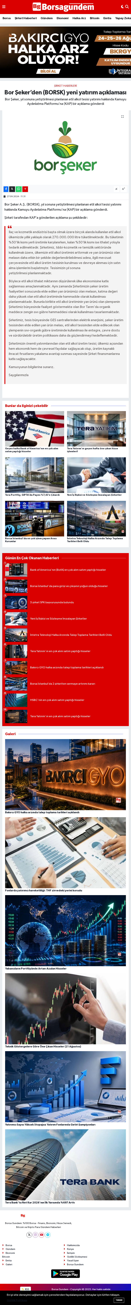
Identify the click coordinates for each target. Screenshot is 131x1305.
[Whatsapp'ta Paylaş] (19, 189)
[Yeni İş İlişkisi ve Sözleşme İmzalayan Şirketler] (96, 475)
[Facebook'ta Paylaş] (6, 189)
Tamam (119, 1300)
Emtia (107, 18)
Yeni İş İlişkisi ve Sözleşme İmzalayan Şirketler (94, 495)
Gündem (47, 18)
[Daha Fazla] (25, 189)
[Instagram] (35, 1235)
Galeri (9, 1264)
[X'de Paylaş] (12, 189)
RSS (27, 1289)
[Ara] (127, 7)
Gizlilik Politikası (17, 1300)
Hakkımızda (73, 1245)
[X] (29, 1235)
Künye (70, 1249)
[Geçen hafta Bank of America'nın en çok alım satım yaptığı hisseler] (34, 428)
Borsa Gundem (75, 1264)
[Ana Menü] (3, 7)
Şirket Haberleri (26, 18)
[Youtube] (41, 1235)
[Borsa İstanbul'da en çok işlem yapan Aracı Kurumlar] (34, 518)
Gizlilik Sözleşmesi (77, 1256)
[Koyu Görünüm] (122, 7)
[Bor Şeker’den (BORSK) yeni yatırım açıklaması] (65, 147)
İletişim (71, 1253)
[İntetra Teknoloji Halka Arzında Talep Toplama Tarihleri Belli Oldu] (96, 518)
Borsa (7, 18)
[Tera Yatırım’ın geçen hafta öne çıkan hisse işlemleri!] (96, 428)
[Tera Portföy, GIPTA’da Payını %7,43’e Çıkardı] (34, 475)
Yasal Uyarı (73, 1260)
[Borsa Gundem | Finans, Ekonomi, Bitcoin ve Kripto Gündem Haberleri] (63, 7)
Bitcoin (94, 18)
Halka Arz (79, 18)
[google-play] (65, 1273)
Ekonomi (62, 18)
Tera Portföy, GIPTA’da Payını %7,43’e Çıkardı (32, 495)
